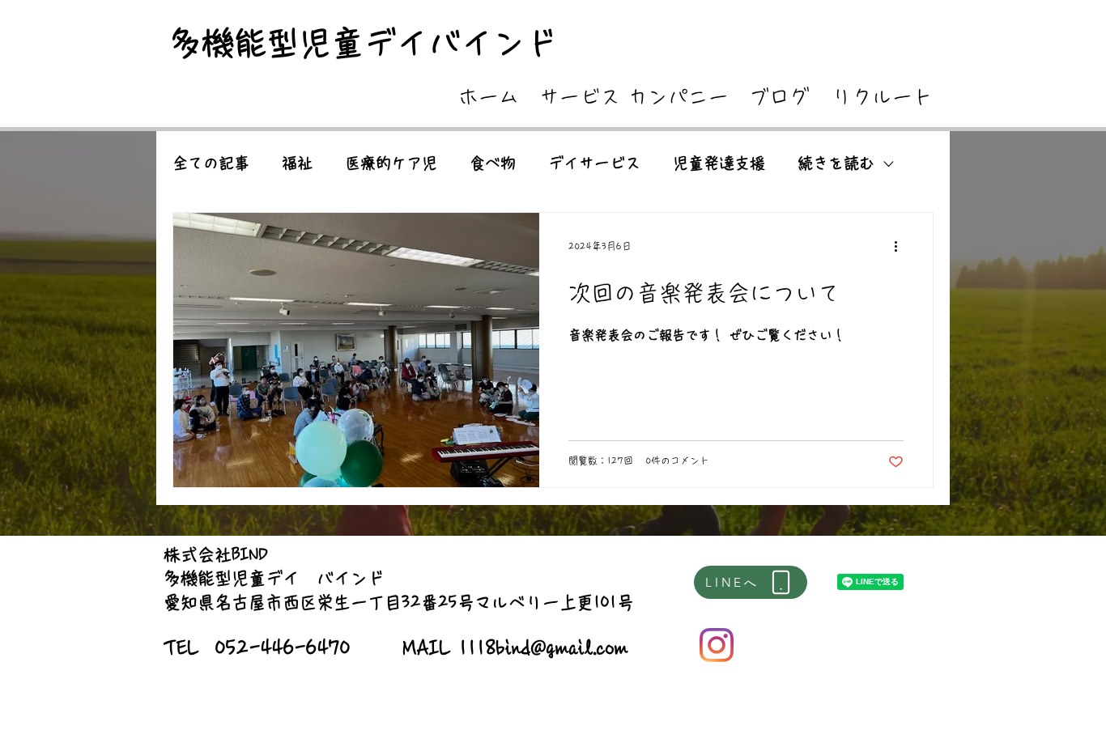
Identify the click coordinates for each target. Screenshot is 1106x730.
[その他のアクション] (901, 246)
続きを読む (836, 163)
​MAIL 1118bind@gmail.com (515, 648)
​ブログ (779, 97)
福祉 (297, 163)
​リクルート (882, 97)
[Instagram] (717, 645)
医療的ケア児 (391, 163)
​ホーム (488, 97)
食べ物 (493, 163)
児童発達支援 (719, 163)
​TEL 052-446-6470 (257, 648)
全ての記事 (210, 163)
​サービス (579, 97)
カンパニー (678, 97)
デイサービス (594, 163)
